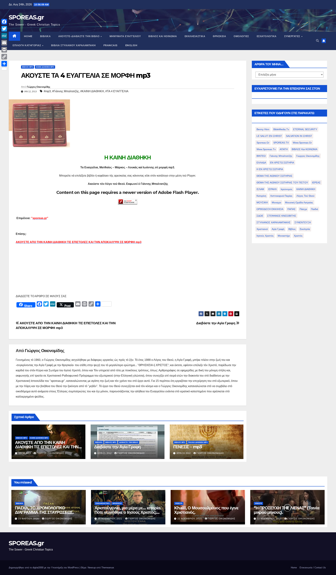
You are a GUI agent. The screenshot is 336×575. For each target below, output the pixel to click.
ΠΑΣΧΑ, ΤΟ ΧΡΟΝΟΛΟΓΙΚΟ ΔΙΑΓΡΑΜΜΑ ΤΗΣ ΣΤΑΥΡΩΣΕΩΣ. (44, 510)
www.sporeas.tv (266, 149)
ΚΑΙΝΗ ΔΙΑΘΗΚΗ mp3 (45, 67)
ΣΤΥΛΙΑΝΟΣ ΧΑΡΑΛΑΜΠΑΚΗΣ (273, 222)
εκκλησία (305, 229)
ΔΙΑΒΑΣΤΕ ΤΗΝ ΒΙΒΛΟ (128, 442)
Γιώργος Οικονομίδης (38, 86)
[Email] (4, 42)
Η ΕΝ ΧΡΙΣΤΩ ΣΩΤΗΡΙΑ (270, 169)
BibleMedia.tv (281, 129)
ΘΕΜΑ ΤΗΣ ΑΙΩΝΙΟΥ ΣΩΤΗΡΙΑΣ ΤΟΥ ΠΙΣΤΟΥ (282, 182)
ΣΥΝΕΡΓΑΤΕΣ (292, 36)
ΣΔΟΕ (260, 215)
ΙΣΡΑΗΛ (272, 189)
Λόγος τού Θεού (305, 195)
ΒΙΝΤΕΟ (261, 156)
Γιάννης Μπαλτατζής (281, 156)
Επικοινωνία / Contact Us (313, 567)
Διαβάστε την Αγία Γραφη (216, 323)
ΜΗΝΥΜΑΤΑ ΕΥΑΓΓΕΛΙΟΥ (125, 36)
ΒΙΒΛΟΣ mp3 (27, 67)
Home (294, 567)
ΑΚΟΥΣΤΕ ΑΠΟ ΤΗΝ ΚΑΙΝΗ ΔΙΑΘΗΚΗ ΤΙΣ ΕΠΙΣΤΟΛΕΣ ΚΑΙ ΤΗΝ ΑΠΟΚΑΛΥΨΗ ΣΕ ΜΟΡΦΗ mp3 (46, 447)
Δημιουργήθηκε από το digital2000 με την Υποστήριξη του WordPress (44, 567)
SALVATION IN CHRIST (299, 136)
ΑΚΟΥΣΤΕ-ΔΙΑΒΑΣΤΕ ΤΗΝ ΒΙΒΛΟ (79, 36)
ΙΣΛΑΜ (260, 189)
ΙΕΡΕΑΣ (316, 182)
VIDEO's (178, 503)
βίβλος (292, 229)
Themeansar (107, 567)
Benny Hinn (263, 129)
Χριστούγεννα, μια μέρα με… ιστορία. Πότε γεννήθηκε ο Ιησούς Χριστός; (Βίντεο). (127, 512)
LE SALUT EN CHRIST (269, 136)
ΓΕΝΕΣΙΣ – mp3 (187, 446)
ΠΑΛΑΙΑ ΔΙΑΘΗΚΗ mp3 (198, 442)
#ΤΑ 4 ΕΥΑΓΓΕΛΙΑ (116, 91)
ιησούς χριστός (265, 235)
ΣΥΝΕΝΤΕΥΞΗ (303, 222)
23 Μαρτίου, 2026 (29, 518)
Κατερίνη (261, 195)
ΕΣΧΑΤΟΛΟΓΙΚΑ (266, 36)
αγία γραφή (278, 229)
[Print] (4, 49)
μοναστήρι (284, 235)
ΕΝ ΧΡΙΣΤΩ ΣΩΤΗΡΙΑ (282, 162)
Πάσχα (303, 209)
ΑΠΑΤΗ (284, 149)
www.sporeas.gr (302, 142)
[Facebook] (4, 21)
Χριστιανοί (262, 229)
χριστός (298, 235)
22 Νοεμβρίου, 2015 (189, 518)
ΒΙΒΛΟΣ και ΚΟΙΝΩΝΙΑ (162, 36)
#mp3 (47, 91)
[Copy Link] (4, 56)
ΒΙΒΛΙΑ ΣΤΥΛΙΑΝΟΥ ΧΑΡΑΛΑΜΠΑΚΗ (73, 45)
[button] (317, 40)
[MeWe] (4, 35)
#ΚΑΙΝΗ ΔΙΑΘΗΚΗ (92, 91)
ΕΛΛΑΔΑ (261, 162)
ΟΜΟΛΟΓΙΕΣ (241, 36)
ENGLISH (131, 45)
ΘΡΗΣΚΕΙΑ (219, 36)
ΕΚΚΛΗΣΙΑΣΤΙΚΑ (195, 36)
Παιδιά (314, 209)
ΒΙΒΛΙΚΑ (45, 36)
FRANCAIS (110, 45)
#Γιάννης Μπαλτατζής (65, 91)
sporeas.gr (263, 142)
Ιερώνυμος (286, 189)
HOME (28, 36)
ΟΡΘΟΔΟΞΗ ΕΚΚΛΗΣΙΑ (270, 209)
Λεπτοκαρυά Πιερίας (281, 195)
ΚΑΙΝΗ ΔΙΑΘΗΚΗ (305, 189)
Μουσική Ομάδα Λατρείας (299, 202)
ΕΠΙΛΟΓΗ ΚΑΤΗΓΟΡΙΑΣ (27, 45)
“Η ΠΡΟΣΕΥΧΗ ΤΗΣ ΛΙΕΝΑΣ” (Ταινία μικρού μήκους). (286, 510)
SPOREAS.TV (281, 142)
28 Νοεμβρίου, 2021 (110, 518)
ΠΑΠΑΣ (291, 209)
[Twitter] (4, 28)
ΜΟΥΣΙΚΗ (262, 202)
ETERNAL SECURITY (305, 129)
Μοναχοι (276, 202)
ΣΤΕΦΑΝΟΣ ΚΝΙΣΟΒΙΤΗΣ (281, 215)
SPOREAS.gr (26, 17)
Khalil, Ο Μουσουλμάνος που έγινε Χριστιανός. (206, 510)
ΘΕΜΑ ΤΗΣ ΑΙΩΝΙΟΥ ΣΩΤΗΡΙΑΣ (274, 175)
